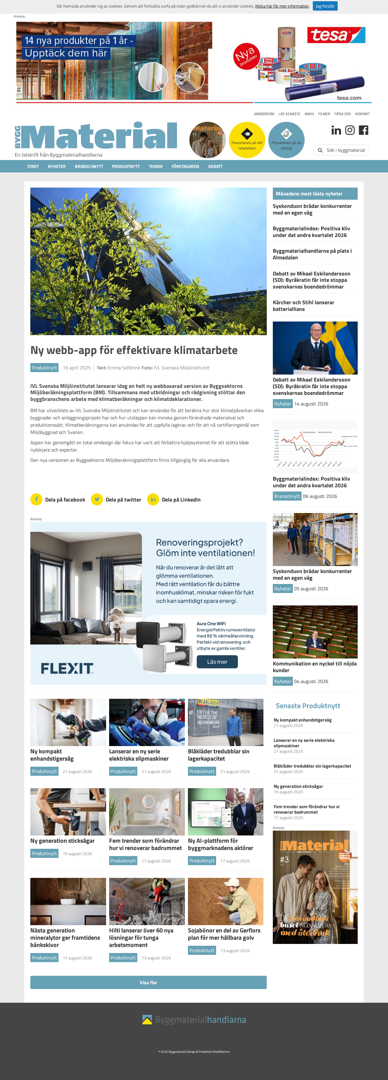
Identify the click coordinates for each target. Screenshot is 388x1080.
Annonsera (264, 114)
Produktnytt (126, 166)
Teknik (155, 166)
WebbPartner (221, 1051)
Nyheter (57, 166)
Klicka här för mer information (282, 6)
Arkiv (309, 114)
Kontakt (362, 114)
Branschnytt (89, 166)
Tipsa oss (342, 114)
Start (33, 166)
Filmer (324, 114)
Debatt (215, 166)
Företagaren (185, 166)
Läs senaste (289, 114)
